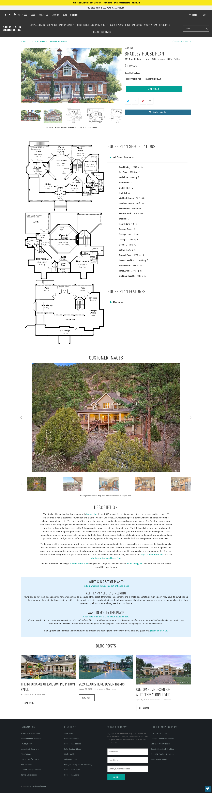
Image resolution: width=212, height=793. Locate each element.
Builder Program (70, 759)
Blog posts (106, 646)
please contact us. (159, 630)
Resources (164, 24)
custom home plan (79, 563)
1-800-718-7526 (28, 15)
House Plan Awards (72, 770)
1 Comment (166, 699)
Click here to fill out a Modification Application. (106, 614)
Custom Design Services (31, 770)
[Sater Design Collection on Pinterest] (14, 15)
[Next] (119, 75)
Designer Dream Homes (160, 744)
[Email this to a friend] (150, 101)
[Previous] (23, 75)
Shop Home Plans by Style (60, 24)
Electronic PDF (133, 79)
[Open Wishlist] (208, 789)
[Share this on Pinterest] (143, 101)
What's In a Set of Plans (30, 733)
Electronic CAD (153, 79)
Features (118, 302)
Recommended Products (31, 739)
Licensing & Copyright (30, 749)
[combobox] (196, 28)
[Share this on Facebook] (135, 101)
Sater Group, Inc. (135, 563)
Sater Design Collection (36, 786)
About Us (55, 15)
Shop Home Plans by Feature (91, 24)
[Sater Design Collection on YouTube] (10, 15)
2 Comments (111, 689)
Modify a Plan (150, 24)
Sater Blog (68, 733)
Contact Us (43, 15)
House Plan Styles (71, 739)
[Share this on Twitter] (128, 101)
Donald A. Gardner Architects (162, 754)
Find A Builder (26, 764)
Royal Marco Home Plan (152, 554)
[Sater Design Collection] (12, 28)
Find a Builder (69, 754)
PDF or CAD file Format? (30, 759)
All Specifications (123, 157)
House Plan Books (71, 775)
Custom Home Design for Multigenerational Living (153, 692)
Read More (29, 702)
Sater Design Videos (72, 749)
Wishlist (74, 15)
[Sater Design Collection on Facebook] (5, 15)
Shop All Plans (37, 24)
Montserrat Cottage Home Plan (106, 558)
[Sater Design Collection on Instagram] (19, 15)
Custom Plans (116, 24)
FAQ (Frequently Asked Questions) (78, 764)
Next (187, 41)
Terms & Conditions (29, 775)
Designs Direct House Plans (162, 739)
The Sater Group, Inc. (159, 733)
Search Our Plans (102, 31)
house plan (91, 514)
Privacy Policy (26, 744)
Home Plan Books (133, 24)
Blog (65, 15)
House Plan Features (72, 744)
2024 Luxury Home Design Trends (102, 684)
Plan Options (26, 754)
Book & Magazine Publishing (162, 749)
